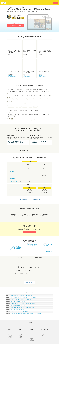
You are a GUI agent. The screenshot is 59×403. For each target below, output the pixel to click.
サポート (38, 2)
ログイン (50, 2)
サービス (33, 2)
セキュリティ (43, 334)
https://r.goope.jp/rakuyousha (43, 76)
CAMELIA (24, 75)
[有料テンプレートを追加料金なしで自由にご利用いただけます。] (20, 182)
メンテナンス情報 (32, 331)
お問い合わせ (21, 334)
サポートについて (21, 330)
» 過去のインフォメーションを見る (47, 315)
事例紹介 (9, 338)
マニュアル (20, 331)
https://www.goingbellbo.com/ (12, 76)
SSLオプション (10, 337)
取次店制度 (31, 338)
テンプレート (28, 2)
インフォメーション (32, 330)
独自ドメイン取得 (11, 171)
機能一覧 (9, 334)
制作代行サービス (21, 335)
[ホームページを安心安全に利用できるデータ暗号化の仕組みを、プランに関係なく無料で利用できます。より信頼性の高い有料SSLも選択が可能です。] (20, 175)
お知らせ (43, 2)
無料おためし (55, 2)
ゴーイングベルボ (10, 75)
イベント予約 (10, 335)
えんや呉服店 (10, 55)
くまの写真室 (25, 55)
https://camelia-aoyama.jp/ (26, 76)
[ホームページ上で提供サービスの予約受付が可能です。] (20, 178)
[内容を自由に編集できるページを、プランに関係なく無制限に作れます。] (20, 168)
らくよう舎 (40, 75)
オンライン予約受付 (11, 178)
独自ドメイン (10, 336)
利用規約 (42, 331)
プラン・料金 (23, 2)
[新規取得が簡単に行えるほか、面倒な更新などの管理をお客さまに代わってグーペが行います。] (20, 171)
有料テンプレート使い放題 (12, 181)
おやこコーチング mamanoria (43, 55)
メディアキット (32, 341)
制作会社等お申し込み (33, 340)
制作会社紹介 (21, 337)
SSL (8, 174)
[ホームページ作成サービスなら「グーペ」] (5, 3)
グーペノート (21, 336)
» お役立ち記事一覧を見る (49, 251)
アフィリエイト (32, 339)
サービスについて (10, 330)
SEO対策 (9, 339)
